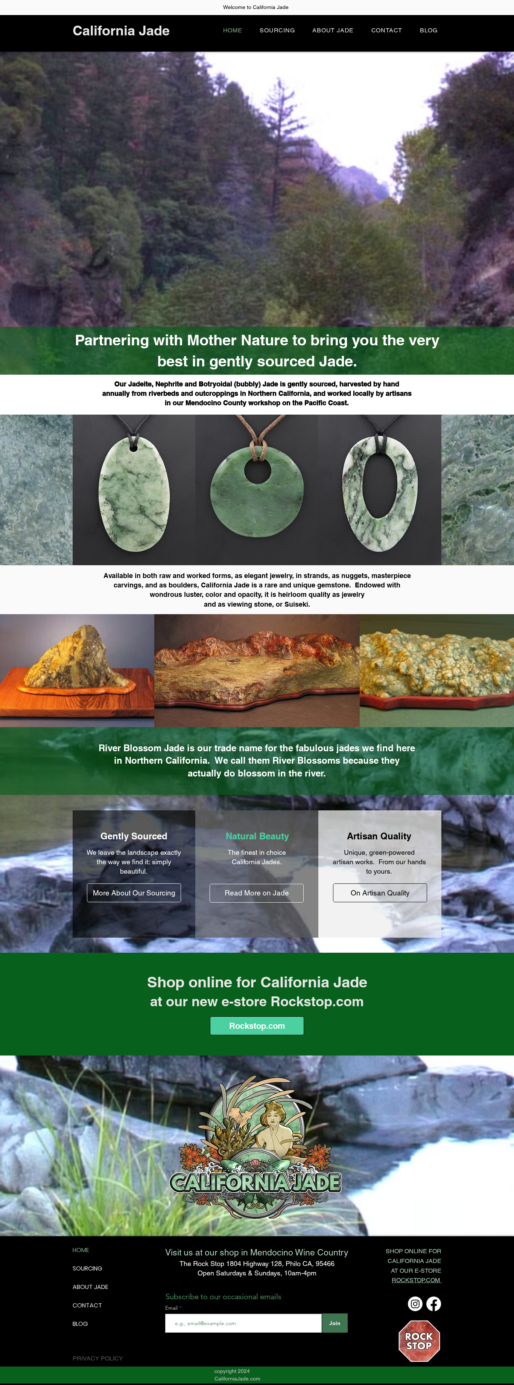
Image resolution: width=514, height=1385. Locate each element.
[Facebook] (433, 1304)
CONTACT (87, 1305)
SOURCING (87, 1268)
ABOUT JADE (90, 1287)
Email (172, 1307)
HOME (81, 1250)
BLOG (80, 1323)
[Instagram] (415, 1304)
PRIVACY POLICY (98, 1358)
